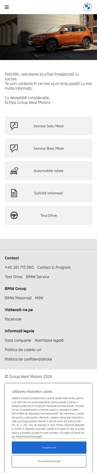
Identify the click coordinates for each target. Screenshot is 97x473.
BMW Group (15, 288)
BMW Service (37, 276)
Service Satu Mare (48, 126)
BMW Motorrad (18, 297)
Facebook (13, 319)
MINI (39, 297)
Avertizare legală (49, 340)
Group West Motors (87, 7)
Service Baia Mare (48, 148)
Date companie (18, 340)
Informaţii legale (19, 330)
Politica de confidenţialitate (28, 359)
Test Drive (48, 215)
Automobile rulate (49, 170)
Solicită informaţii (48, 193)
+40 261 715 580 (19, 267)
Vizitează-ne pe (19, 309)
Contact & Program (54, 267)
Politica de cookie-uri (23, 349)
